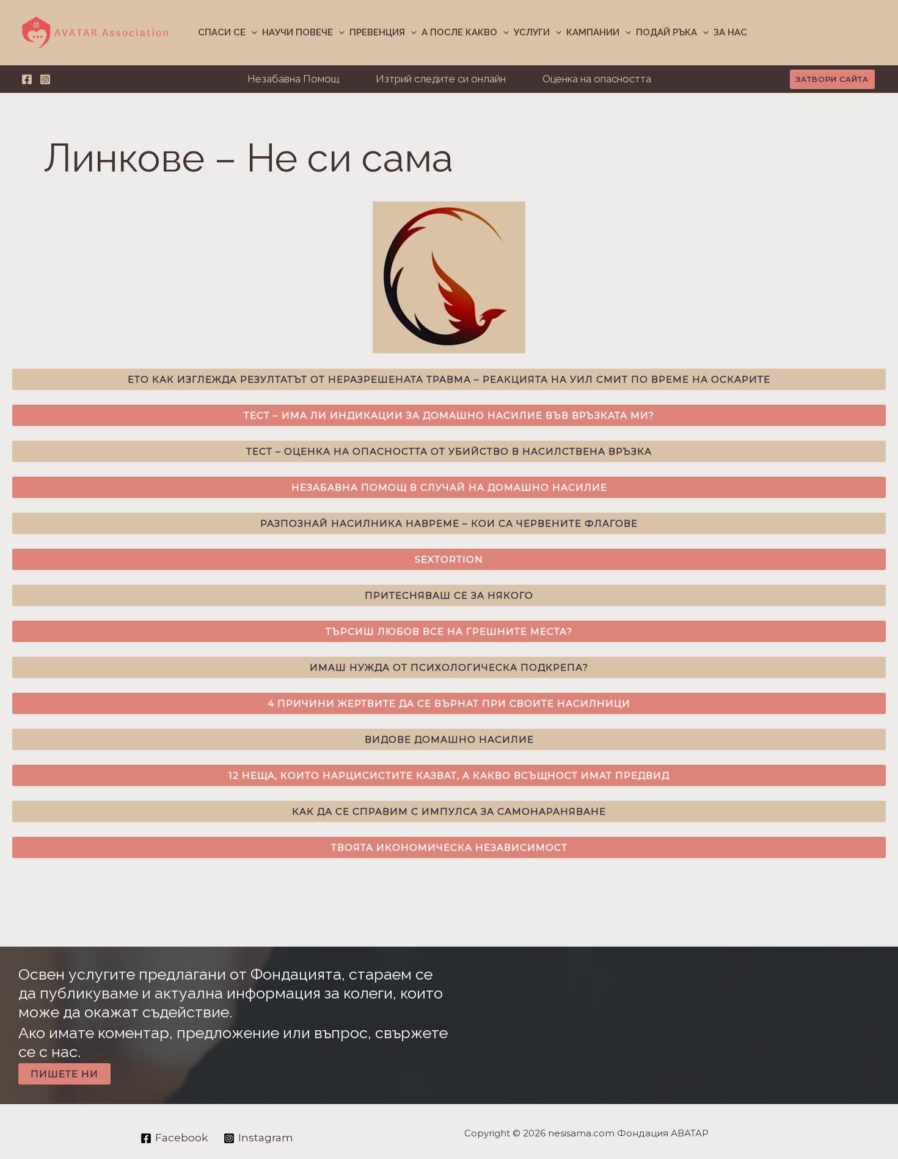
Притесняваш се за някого (449, 595)
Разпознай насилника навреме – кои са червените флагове (449, 523)
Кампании (592, 32)
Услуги (532, 32)
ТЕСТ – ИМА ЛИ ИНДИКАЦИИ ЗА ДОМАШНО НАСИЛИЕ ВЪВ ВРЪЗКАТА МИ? (449, 415)
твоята (449, 847)
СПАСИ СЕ (222, 32)
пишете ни (64, 1074)
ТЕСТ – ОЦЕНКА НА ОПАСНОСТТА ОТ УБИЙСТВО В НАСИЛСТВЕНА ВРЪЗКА (449, 451)
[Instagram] (45, 79)
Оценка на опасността (596, 79)
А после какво (459, 32)
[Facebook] (26, 79)
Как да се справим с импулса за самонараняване (449, 811)
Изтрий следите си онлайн (441, 79)
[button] (251, 32)
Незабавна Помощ (293, 79)
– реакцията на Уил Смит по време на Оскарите (449, 379)
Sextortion (449, 559)
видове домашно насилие (449, 739)
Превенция (377, 32)
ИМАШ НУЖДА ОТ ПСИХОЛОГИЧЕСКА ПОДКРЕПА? (449, 667)
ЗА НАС (730, 32)
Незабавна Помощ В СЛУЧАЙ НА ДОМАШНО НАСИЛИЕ (449, 487)
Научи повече (297, 32)
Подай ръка (666, 32)
